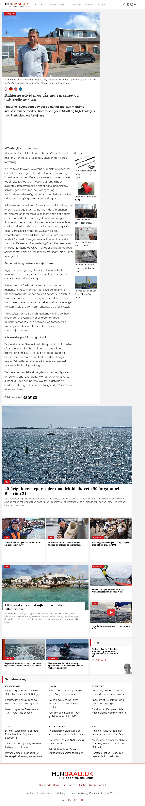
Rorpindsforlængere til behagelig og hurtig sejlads (85, 174)
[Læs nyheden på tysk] (11, 89)
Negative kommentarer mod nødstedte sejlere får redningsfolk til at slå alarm (22, 664)
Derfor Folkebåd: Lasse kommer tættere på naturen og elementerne (64, 543)
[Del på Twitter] (30, 397)
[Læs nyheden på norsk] (15, 89)
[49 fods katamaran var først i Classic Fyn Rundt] (86, 282)
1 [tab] (50, 76)
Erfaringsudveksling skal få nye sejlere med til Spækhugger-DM (110, 543)
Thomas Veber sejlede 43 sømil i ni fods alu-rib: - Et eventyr (23, 543)
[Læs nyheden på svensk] (20, 89)
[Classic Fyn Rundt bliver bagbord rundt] (86, 211)
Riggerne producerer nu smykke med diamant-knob (86, 268)
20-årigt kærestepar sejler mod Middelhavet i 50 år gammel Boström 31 (61, 491)
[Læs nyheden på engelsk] (6, 89)
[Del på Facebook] (25, 397)
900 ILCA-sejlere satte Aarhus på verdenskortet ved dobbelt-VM (108, 590)
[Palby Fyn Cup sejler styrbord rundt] (86, 233)
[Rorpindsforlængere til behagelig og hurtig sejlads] (86, 162)
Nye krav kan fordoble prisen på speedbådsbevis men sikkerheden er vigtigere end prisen (65, 665)
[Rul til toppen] (140, 801)
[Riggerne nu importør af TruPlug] (86, 188)
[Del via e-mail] (35, 397)
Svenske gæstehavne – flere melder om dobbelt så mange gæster (64, 703)
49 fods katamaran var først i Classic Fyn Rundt (85, 294)
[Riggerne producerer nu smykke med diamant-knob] (86, 256)
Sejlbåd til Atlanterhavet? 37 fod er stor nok (111, 627)
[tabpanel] (51, 48)
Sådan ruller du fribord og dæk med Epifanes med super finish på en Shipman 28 (105, 652)
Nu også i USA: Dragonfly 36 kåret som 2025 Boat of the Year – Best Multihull (109, 743)
